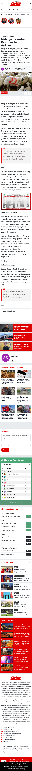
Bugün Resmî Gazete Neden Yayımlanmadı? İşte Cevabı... (23, 381)
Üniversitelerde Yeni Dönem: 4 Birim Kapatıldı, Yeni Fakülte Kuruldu (21, 605)
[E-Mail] (12, 360)
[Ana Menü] (2, 4)
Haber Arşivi (6, 741)
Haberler (3, 36)
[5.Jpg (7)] (16, 201)
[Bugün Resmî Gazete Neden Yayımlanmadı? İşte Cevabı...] (24, 374)
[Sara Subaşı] (5, 357)
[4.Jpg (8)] (5, 261)
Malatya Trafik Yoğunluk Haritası (12, 733)
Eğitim (16, 593)
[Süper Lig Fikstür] (30, 509)
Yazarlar (12, 10)
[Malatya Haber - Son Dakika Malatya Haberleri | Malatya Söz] (16, 3)
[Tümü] (30, 563)
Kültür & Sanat (24, 746)
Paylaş (5, 92)
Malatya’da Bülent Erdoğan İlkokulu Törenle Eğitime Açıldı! (22, 597)
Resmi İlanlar (6, 748)
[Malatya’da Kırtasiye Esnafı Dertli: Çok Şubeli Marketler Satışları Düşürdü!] (24, 409)
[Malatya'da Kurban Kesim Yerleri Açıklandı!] (16, 81)
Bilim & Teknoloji (19, 575)
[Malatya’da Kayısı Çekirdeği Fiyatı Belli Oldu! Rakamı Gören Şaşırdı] (8, 374)
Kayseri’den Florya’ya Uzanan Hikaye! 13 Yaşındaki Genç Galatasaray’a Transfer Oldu (21, 571)
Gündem (4, 10)
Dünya (16, 746)
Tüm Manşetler (7, 737)
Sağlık (11, 750)
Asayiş (16, 584)
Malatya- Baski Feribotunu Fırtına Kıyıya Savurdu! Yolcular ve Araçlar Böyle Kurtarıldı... (22, 399)
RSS (4, 761)
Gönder (5, 450)
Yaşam (27, 10)
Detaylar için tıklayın (16, 503)
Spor (15, 567)
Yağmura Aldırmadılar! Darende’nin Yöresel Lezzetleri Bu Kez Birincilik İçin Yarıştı (16, 16)
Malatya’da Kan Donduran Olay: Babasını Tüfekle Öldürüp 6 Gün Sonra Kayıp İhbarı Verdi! (21, 588)
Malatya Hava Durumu (9, 729)
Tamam (22, 768)
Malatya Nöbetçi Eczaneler (11, 727)
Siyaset (18, 750)
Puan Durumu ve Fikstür (9, 735)
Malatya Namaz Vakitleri (10, 731)
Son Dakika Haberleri (9, 739)
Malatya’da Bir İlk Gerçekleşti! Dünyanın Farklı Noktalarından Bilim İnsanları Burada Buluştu (22, 580)
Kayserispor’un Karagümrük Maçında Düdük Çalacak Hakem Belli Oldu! (21, 614)
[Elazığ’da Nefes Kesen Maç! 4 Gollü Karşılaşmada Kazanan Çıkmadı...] (8, 391)
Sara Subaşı (14, 356)
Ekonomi (20, 10)
